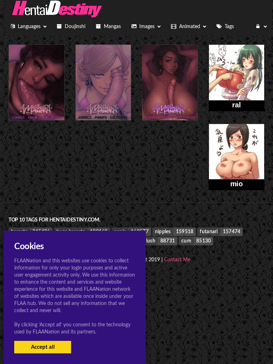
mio (236, 184)
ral (236, 105)
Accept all (43, 347)
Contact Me (177, 259)
